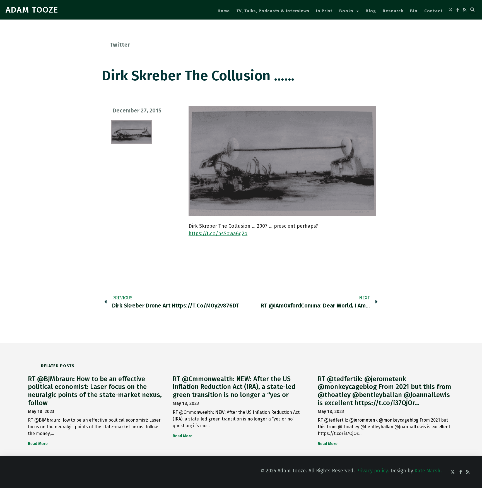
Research (393, 10)
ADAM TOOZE (32, 10)
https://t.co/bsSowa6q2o (218, 233)
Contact (433, 10)
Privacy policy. (372, 471)
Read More (38, 443)
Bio (414, 10)
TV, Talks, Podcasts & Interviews (273, 10)
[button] (472, 10)
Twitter (120, 44)
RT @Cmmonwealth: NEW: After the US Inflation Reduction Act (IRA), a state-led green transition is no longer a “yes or (234, 387)
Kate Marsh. (428, 471)
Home (224, 10)
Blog (371, 10)
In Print (324, 10)
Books (346, 10)
